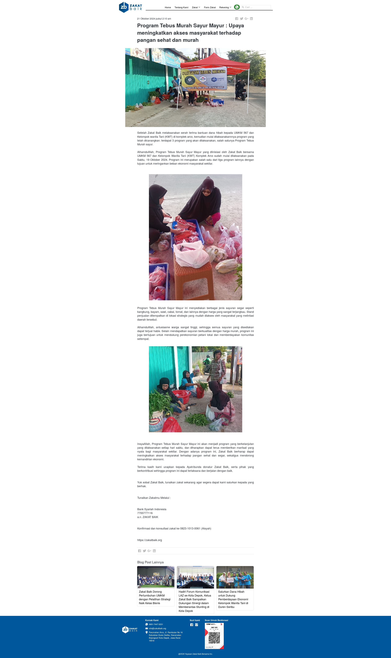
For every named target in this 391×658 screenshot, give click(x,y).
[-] (192, 625)
